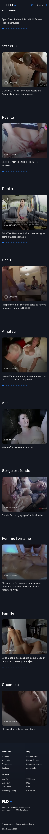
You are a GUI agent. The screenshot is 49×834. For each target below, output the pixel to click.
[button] (3, 28)
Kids (28, 787)
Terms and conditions (25, 824)
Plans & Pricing (32, 760)
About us (5, 756)
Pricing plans (7, 764)
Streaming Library (9, 791)
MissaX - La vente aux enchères (18, 729)
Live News (6, 783)
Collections (31, 791)
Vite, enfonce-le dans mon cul (17, 447)
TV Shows (30, 779)
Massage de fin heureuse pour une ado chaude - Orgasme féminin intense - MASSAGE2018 (21, 586)
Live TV (5, 779)
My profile (6, 760)
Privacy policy (8, 824)
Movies (29, 783)
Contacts (5, 768)
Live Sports (6, 787)
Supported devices (34, 764)
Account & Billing (33, 756)
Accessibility (31, 768)
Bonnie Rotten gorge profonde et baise (22, 515)
